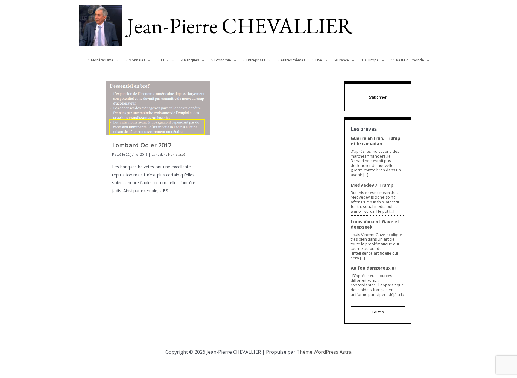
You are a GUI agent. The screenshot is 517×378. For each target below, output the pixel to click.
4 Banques (190, 60)
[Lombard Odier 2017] (158, 108)
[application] (115, 60)
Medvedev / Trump (372, 185)
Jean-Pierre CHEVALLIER (240, 25)
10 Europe (370, 60)
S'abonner (378, 97)
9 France (341, 60)
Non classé (176, 154)
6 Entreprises (254, 60)
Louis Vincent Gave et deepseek (375, 224)
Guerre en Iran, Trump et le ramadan (375, 140)
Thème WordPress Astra (324, 352)
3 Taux (162, 60)
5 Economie (221, 60)
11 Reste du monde (407, 60)
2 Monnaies (135, 60)
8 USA (317, 60)
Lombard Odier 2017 (141, 145)
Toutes (378, 312)
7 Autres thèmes (291, 60)
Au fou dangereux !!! (373, 268)
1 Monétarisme (100, 60)
